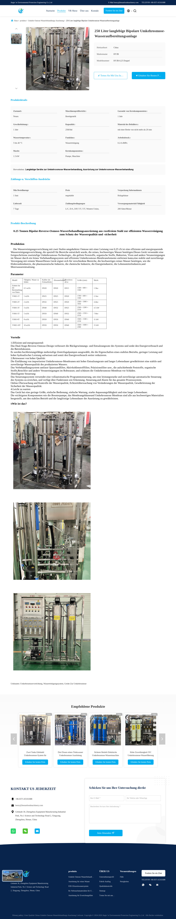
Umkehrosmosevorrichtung (31, 684)
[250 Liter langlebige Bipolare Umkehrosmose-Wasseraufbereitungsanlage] (57, 58)
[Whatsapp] (17, 833)
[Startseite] (21, 11)
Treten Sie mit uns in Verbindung (116, 75)
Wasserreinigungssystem (53, 684)
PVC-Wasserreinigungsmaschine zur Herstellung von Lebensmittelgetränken (70, 755)
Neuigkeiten (124, 882)
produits (23, 21)
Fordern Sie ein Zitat (114, 11)
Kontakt (95, 10)
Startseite (50, 10)
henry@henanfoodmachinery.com (29, 805)
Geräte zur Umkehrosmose (75, 684)
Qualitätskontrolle (105, 886)
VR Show (72, 10)
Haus (16, 21)
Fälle (122, 877)
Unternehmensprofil (106, 877)
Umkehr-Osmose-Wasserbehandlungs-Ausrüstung (46, 21)
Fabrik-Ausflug (105, 882)
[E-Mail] (40, 833)
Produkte (61, 10)
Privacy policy (17, 915)
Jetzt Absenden (104, 833)
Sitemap (102, 891)
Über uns (84, 10)
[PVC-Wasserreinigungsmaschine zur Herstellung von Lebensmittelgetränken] (70, 729)
